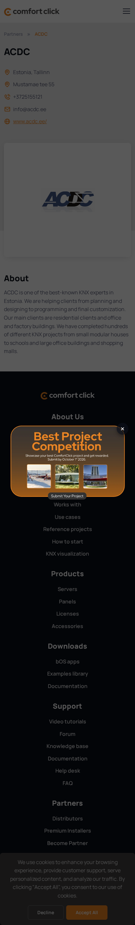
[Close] (122, 429)
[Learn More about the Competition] (67, 462)
